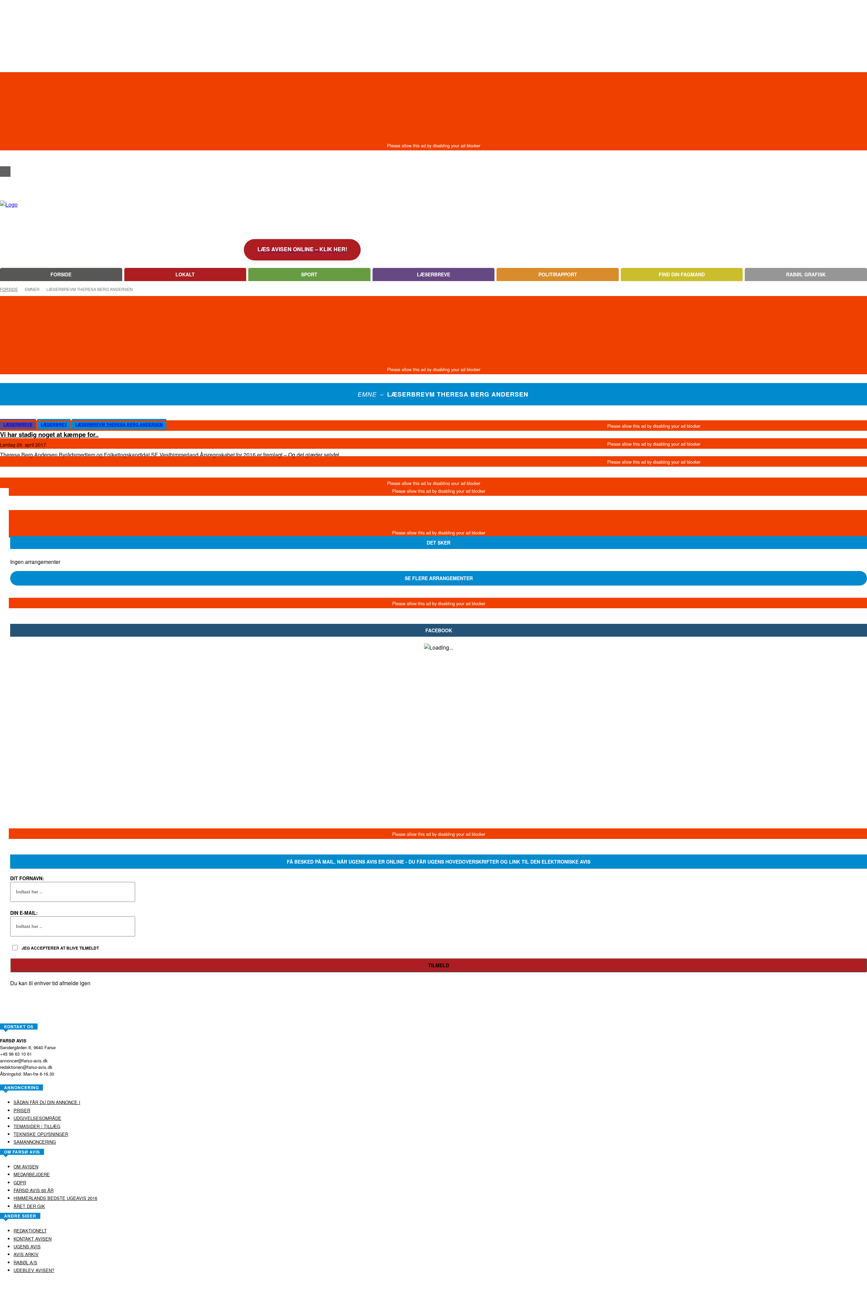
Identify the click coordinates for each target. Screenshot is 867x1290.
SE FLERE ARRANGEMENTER (439, 578)
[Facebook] (5, 171)
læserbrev (54, 424)
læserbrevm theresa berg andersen (119, 424)
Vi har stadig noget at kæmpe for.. (49, 434)
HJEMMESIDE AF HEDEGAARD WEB (459, 1284)
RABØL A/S (412, 1284)
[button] (5, 159)
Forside (9, 289)
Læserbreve (18, 424)
